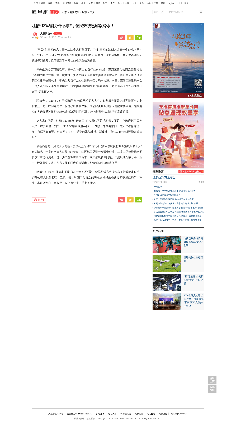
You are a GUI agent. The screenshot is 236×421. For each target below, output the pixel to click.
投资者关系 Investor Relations (79, 414)
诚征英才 (112, 414)
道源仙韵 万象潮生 (164, 177)
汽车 (105, 3)
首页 (36, 3)
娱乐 (83, 3)
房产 (112, 3)
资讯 (43, 3)
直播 (57, 3)
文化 (134, 3)
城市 (84, 12)
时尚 (98, 3)
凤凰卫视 (67, 3)
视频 (50, 3)
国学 (156, 3)
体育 (91, 3)
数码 (163, 3)
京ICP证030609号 (179, 414)
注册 (180, 3)
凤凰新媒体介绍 (55, 414)
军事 (127, 3)
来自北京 (55, 37)
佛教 (149, 3)
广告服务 (100, 414)
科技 (120, 3)
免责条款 (139, 414)
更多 (171, 3)
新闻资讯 (74, 12)
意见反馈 (151, 414)
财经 (76, 3)
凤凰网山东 (46, 33)
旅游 (141, 3)
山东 (64, 12)
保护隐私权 (125, 414)
